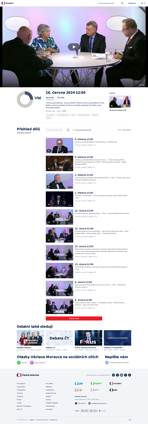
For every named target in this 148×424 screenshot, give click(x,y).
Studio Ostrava (51, 393)
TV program (21, 383)
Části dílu (60, 97)
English (32, 420)
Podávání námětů (52, 403)
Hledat (122, 3)
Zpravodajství (51, 115)
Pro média (49, 383)
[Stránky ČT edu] (113, 391)
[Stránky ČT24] (79, 384)
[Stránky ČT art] (94, 391)
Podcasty (20, 396)
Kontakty (49, 409)
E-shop (19, 403)
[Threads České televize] (129, 375)
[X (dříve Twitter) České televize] (125, 375)
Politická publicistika (84, 115)
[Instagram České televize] (113, 375)
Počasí (19, 400)
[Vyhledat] (68, 129)
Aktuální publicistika (63, 115)
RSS (130, 420)
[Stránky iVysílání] (116, 384)
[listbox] (93, 410)
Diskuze (73, 115)
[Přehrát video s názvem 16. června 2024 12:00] (74, 47)
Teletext (20, 393)
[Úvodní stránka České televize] (28, 375)
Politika (49, 118)
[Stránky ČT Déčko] (78, 391)
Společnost (95, 115)
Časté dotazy (50, 406)
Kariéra (48, 400)
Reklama (49, 387)
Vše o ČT (20, 409)
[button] (74, 47)
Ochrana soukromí (42, 420)
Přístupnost (53, 420)
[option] (85, 410)
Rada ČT (48, 396)
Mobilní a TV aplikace (24, 406)
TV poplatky (21, 390)
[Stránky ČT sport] (96, 384)
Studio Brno (50, 390)
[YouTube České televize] (121, 375)
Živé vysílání (21, 387)
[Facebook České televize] (117, 375)
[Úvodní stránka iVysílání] (9, 3)
